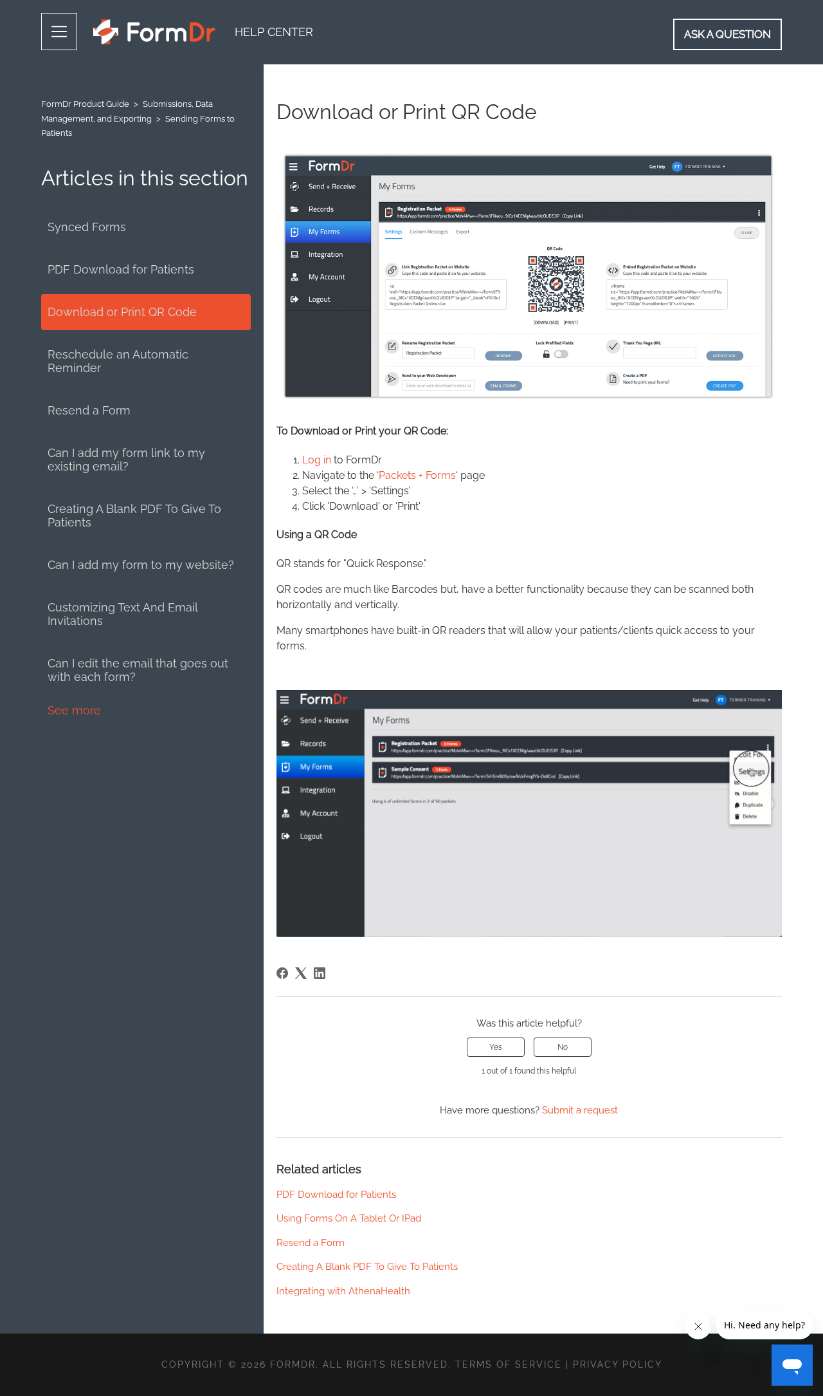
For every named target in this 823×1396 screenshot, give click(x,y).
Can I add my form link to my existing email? (126, 459)
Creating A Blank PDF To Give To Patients (134, 515)
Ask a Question (727, 34)
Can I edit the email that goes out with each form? (138, 670)
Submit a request (580, 1110)
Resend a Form (89, 410)
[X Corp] (301, 973)
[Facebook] (282, 973)
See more (74, 710)
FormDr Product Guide (85, 104)
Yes (495, 1047)
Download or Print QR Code (122, 312)
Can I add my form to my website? (141, 565)
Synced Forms (87, 227)
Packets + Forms (417, 475)
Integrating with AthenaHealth (343, 1291)
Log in (316, 460)
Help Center (274, 32)
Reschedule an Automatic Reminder (118, 361)
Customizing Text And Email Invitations (122, 614)
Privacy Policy (617, 1364)
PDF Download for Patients (121, 269)
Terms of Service (508, 1364)
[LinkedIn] (319, 973)
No (562, 1047)
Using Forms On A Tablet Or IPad (348, 1218)
